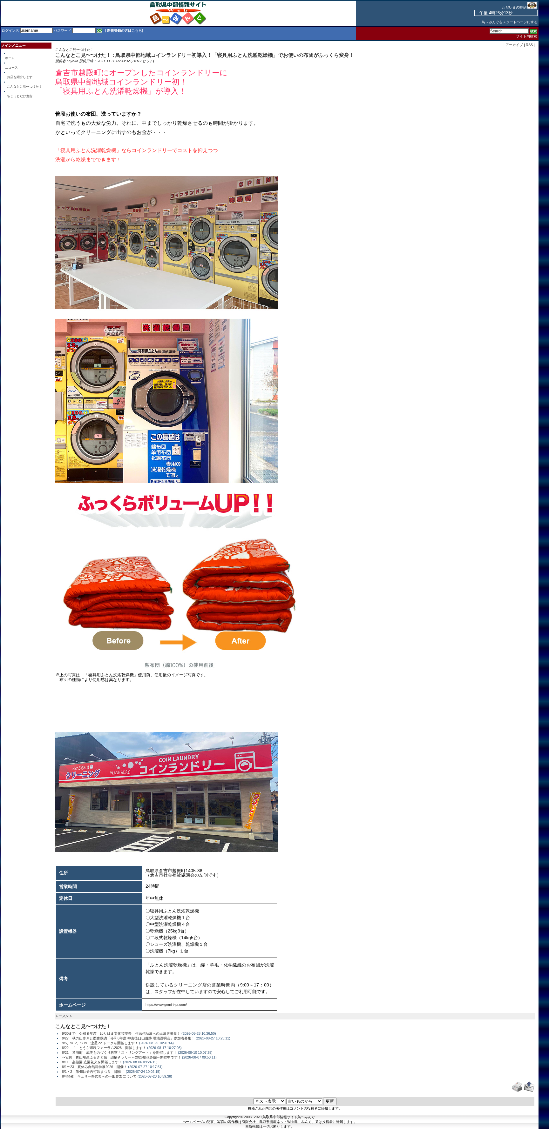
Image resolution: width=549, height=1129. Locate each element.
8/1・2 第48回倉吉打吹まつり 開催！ (93, 1071)
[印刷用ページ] (517, 1091)
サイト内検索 (526, 36)
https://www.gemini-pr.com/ (166, 1004)
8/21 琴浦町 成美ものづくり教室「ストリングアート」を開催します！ (119, 1052)
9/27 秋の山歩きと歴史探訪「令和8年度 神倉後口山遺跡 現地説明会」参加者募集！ (128, 1038)
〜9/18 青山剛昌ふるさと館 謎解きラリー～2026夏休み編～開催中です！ (121, 1057)
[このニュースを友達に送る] (529, 1091)
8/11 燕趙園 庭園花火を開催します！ (92, 1062)
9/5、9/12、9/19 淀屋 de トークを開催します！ (100, 1043)
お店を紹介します (19, 77)
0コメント (64, 1016)
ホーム (10, 58)
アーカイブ (514, 45)
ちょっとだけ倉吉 (19, 96)
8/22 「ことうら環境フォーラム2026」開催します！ (104, 1048)
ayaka (73, 61)
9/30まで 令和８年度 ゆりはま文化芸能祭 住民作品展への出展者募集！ (121, 1033)
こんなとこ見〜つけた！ (24, 86)
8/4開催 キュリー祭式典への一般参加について (99, 1076)
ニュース (11, 67)
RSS (529, 45)
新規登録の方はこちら (124, 30)
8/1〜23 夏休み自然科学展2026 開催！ (94, 1067)
